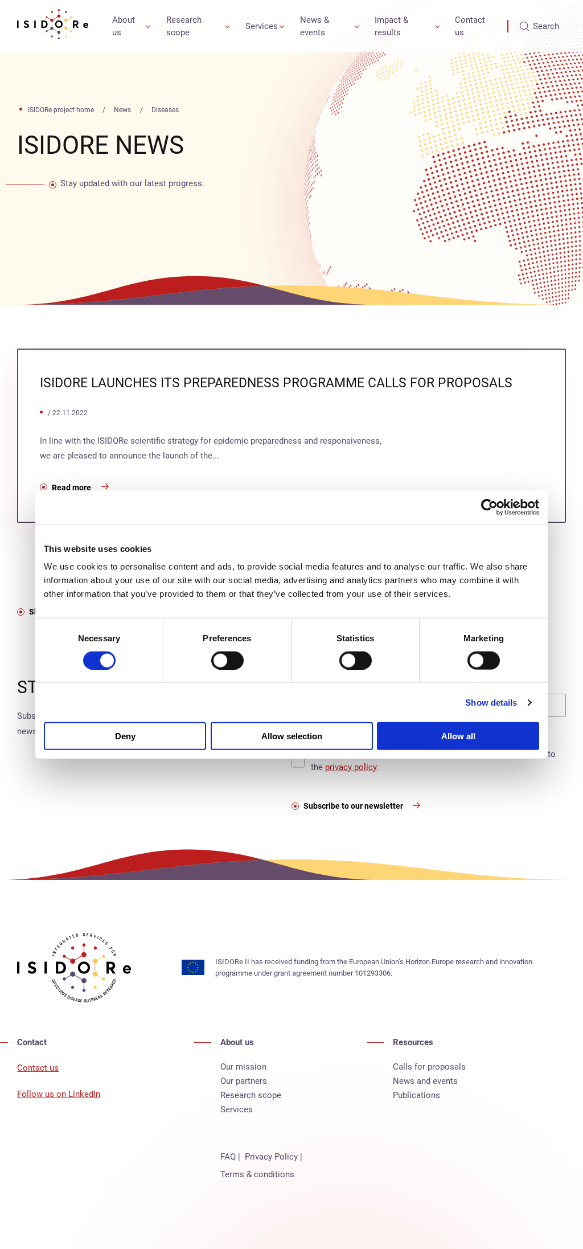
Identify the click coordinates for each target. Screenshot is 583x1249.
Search (546, 26)
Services (261, 26)
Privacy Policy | (273, 1157)
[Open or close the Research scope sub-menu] (227, 26)
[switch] (227, 660)
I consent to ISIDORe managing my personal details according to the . (433, 760)
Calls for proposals (429, 1067)
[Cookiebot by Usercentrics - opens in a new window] (489, 506)
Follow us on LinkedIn (58, 1094)
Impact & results (391, 26)
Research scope (184, 26)
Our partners (243, 1081)
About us (123, 26)
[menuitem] (129, 26)
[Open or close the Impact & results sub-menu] (437, 26)
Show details (491, 702)
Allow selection (291, 736)
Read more (71, 487)
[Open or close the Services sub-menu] (281, 26)
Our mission (243, 1067)
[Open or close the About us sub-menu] (148, 26)
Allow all (458, 736)
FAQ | (230, 1157)
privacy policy (350, 767)
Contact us (470, 26)
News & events (314, 26)
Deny (125, 736)
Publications (416, 1095)
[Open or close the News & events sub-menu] (357, 26)
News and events (425, 1081)
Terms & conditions (257, 1174)
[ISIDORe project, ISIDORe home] (52, 26)
